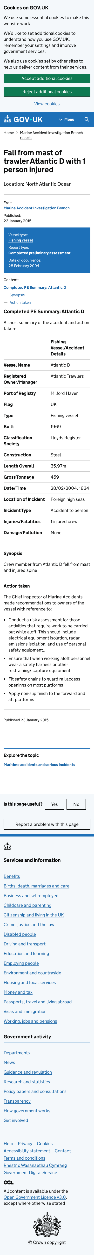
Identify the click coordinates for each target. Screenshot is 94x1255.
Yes (57, 804)
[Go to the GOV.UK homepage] (23, 119)
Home (9, 132)
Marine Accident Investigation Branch (37, 208)
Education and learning (26, 953)
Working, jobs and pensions (30, 1021)
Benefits (12, 876)
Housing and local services (30, 982)
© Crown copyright (47, 1242)
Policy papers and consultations (35, 1091)
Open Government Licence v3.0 (35, 1197)
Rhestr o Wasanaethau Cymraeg (35, 1165)
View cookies (47, 103)
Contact (63, 1151)
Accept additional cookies (47, 78)
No (79, 804)
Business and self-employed (31, 895)
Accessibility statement (27, 1151)
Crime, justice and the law (29, 924)
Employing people (21, 963)
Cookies (45, 1143)
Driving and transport (25, 944)
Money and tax (18, 992)
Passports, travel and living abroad (38, 1002)
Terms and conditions (24, 1158)
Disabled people (20, 934)
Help (8, 1143)
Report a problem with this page (47, 824)
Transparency (17, 1101)
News (9, 1062)
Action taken (20, 302)
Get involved (16, 1120)
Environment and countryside (32, 973)
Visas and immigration (25, 1011)
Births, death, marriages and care (36, 886)
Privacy (25, 1143)
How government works (27, 1110)
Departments (17, 1053)
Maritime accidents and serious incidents (39, 764)
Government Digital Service (30, 1172)
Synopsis (17, 295)
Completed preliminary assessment (39, 253)
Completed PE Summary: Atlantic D (35, 287)
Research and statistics (27, 1082)
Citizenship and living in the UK (34, 915)
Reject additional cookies (47, 91)
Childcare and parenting (27, 905)
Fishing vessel (20, 240)
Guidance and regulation (28, 1072)
